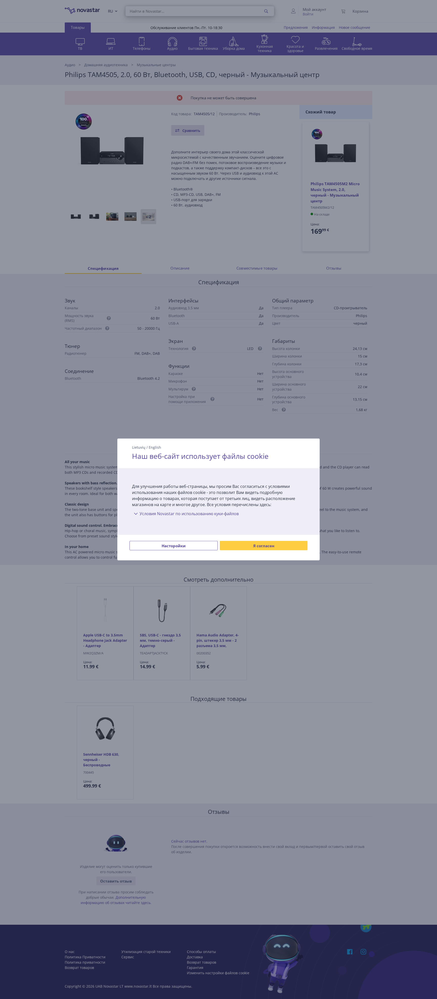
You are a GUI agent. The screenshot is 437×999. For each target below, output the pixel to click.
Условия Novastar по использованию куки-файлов (189, 513)
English (155, 447)
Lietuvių (138, 447)
